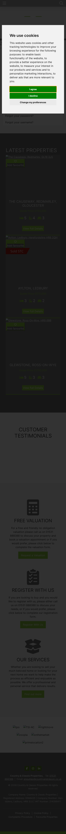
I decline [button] (33, 95)
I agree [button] (33, 89)
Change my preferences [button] (33, 102)
